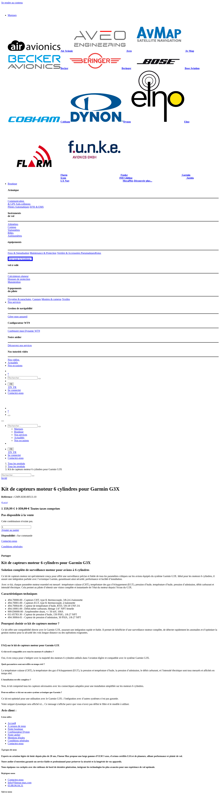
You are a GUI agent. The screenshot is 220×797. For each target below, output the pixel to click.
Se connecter (14, 390)
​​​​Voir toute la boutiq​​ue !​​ (20, 258)
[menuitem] (12, 15)
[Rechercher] (39, 378)
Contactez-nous (16, 393)
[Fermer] (2, 420)
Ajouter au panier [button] (10, 530)
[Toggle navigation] (9, 415)
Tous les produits (16, 463)
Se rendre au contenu (12, 2)
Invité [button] (4, 478)
